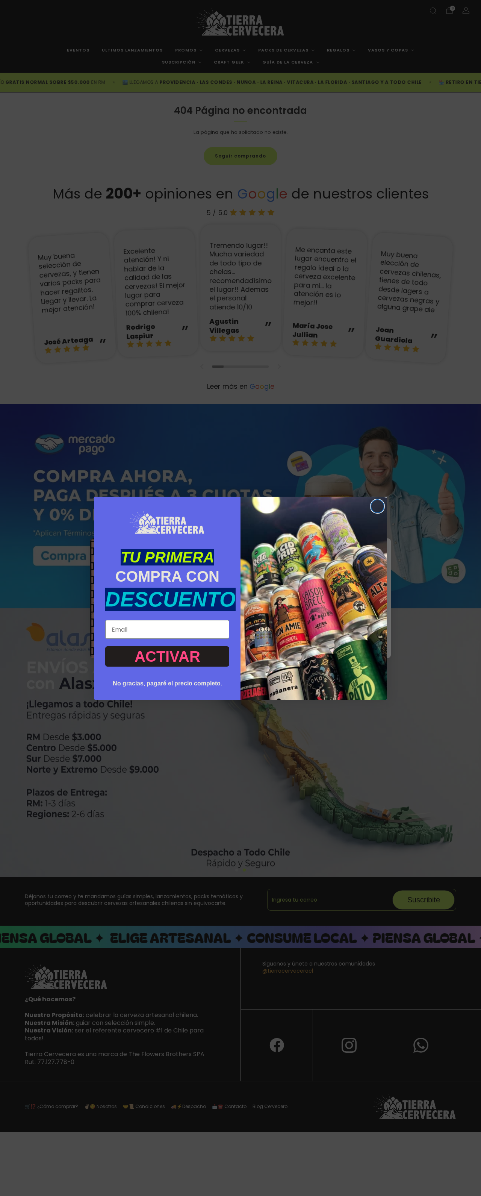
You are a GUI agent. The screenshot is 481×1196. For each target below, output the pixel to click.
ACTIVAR (167, 656)
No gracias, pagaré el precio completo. (167, 683)
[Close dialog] (377, 506)
